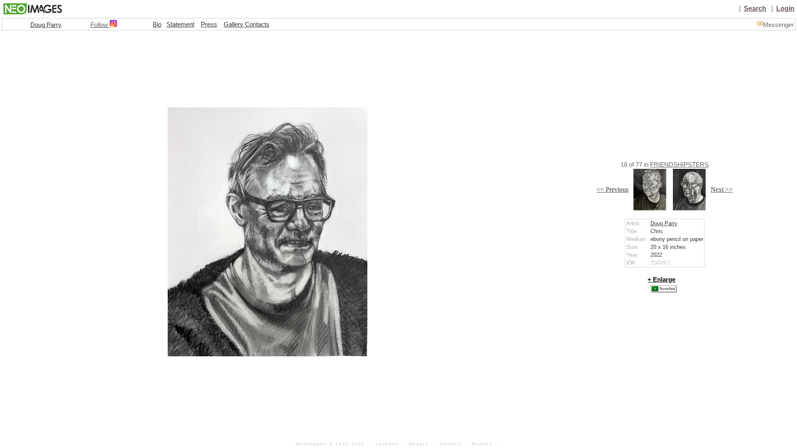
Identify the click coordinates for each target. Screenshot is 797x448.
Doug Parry (45, 25)
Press (209, 24)
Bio (157, 24)
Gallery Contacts (246, 24)
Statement (180, 24)
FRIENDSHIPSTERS (679, 164)
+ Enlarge (661, 279)
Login (785, 8)
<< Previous (612, 189)
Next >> (722, 189)
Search (755, 8)
